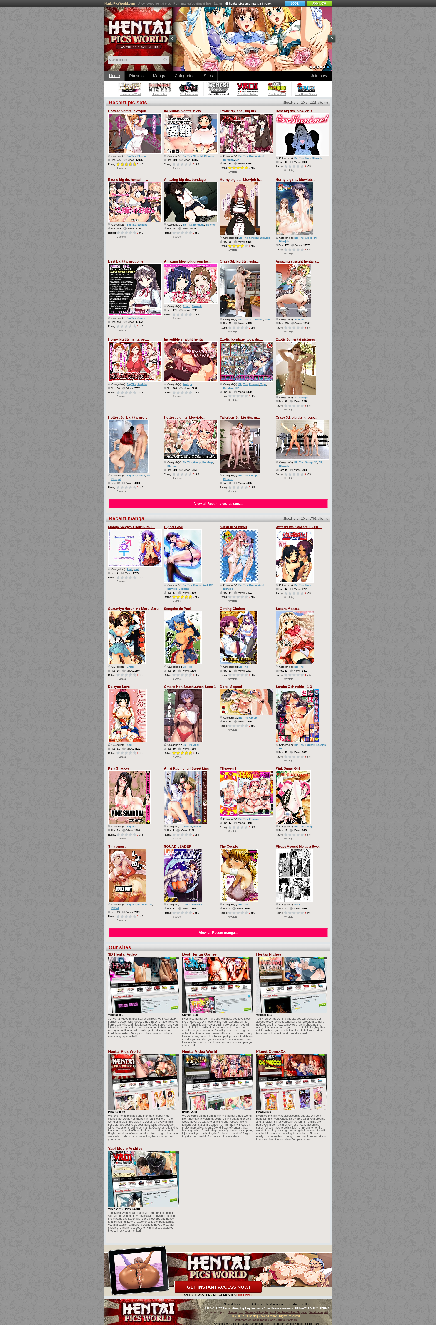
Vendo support (318, 1312)
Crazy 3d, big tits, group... (296, 417)
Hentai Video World (199, 1051)
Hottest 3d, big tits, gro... (127, 417)
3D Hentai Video (122, 954)
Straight (198, 156)
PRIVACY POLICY (306, 1308)
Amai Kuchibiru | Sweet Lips (186, 768)
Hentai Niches (268, 954)
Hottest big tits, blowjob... (128, 111)
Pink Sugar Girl (288, 768)
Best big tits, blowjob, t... (295, 111)
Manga (159, 76)
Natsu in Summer (233, 527)
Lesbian (258, 319)
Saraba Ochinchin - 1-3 (294, 687)
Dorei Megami (231, 687)
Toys (308, 158)
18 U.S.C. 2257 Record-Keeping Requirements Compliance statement (248, 1308)
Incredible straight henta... (184, 339)
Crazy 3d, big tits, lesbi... (239, 261)
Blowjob (142, 156)
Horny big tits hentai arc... (128, 339)
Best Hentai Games (199, 954)
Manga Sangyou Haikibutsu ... (131, 527)
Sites (208, 76)
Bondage (228, 159)
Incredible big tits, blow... (183, 111)
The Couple (229, 846)
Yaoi (136, 569)
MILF (297, 904)
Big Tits (131, 156)
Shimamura (117, 846)
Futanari (254, 384)
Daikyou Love (119, 687)
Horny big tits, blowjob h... (241, 180)
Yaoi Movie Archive (125, 1148)
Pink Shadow (118, 768)
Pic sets (136, 76)
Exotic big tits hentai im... (128, 180)
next (331, 38)
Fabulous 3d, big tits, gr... (240, 417)
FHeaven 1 (228, 768)
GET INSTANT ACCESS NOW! (218, 1287)
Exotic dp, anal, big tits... (239, 111)
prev (172, 38)
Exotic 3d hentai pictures (295, 339)
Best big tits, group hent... (128, 261)
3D (250, 319)
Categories (184, 76)
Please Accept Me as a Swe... (298, 846)
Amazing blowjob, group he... (187, 261)
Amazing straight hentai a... (297, 261)
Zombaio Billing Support (292, 1312)
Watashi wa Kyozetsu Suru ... (299, 527)
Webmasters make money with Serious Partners (266, 1320)
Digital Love (173, 527)
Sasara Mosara (287, 609)
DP (237, 159)
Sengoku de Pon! (177, 609)
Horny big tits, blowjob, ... (296, 180)
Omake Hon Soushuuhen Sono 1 (190, 687)
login (295, 3)
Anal (261, 156)
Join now (319, 76)
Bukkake (184, 588)
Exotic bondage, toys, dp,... (241, 339)
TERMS (324, 1308)
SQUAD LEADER (177, 846)
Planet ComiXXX (271, 1051)
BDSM (197, 826)
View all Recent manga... (218, 933)
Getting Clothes (232, 609)
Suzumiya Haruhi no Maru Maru (133, 609)
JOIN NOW (319, 3)
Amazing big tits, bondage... (186, 180)
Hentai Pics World (124, 1051)
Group (253, 156)
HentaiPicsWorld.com (119, 3)
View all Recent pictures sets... (218, 503)
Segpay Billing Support (260, 1312)
